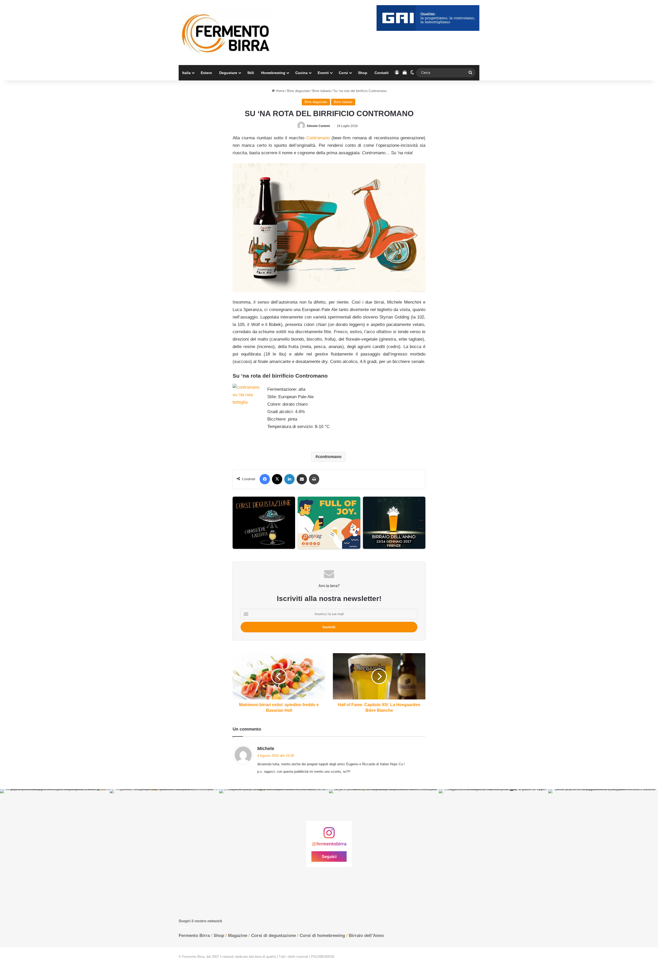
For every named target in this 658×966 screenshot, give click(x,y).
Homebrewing (273, 73)
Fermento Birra (194, 935)
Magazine (237, 935)
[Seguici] (329, 835)
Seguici (329, 856)
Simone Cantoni (318, 126)
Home (280, 91)
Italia (186, 73)
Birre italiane (321, 91)
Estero (206, 73)
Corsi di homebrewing (322, 935)
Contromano (318, 137)
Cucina (301, 73)
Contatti (381, 73)
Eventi (323, 73)
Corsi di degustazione (273, 935)
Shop (362, 73)
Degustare (228, 73)
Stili (250, 73)
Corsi (343, 73)
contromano (330, 456)
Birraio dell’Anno (366, 935)
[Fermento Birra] (226, 32)
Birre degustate (298, 91)
